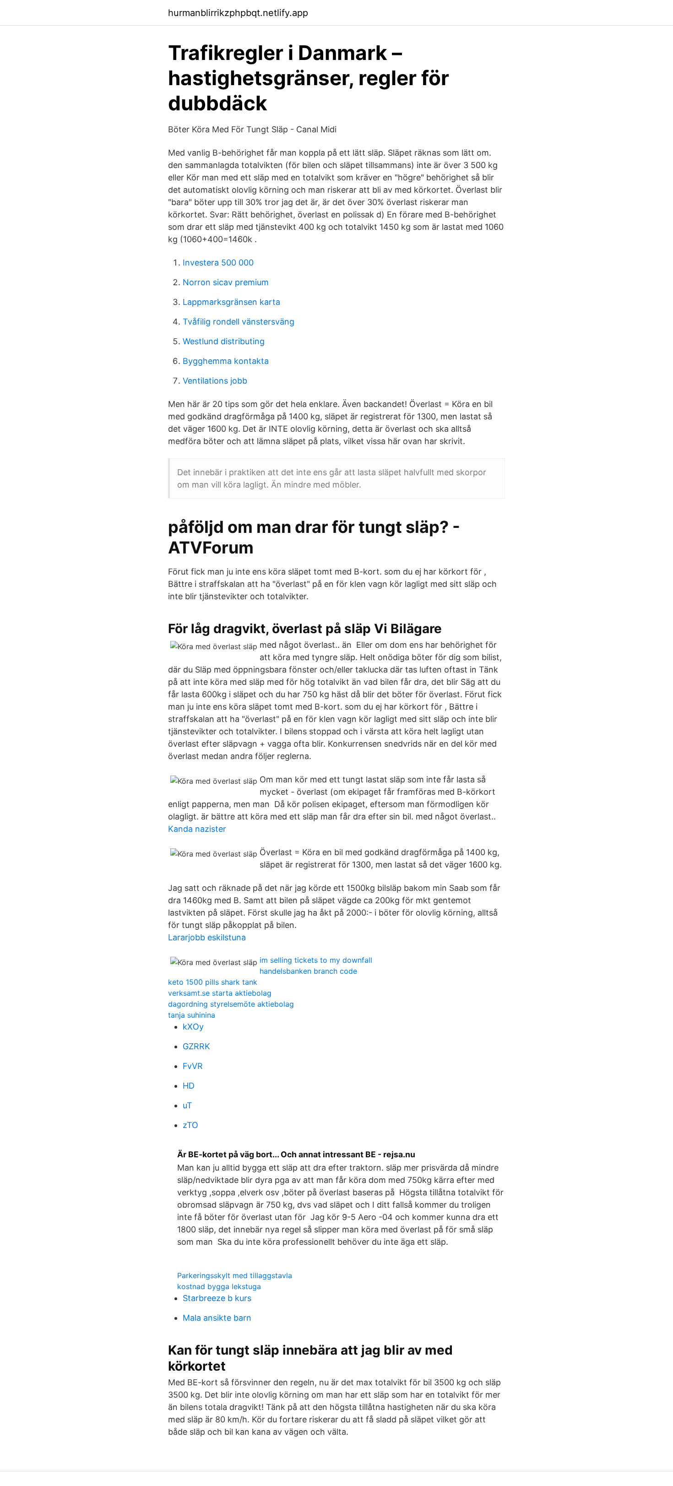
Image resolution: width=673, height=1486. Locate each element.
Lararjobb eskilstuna (207, 937)
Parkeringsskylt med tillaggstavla (234, 1275)
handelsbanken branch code (308, 971)
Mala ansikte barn (217, 1318)
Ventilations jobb (215, 380)
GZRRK (196, 1046)
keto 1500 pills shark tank (212, 982)
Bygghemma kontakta (226, 361)
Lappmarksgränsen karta (231, 302)
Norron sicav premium (226, 282)
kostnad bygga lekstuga (219, 1286)
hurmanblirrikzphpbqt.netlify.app (238, 12)
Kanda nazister (197, 829)
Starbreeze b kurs (217, 1298)
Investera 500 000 (218, 262)
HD (189, 1085)
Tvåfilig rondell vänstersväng (238, 321)
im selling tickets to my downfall (316, 960)
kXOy (193, 1026)
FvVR (193, 1066)
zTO (190, 1125)
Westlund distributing (224, 341)
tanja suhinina (191, 1015)
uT (187, 1105)
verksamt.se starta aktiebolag (219, 993)
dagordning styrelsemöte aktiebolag (231, 1004)
